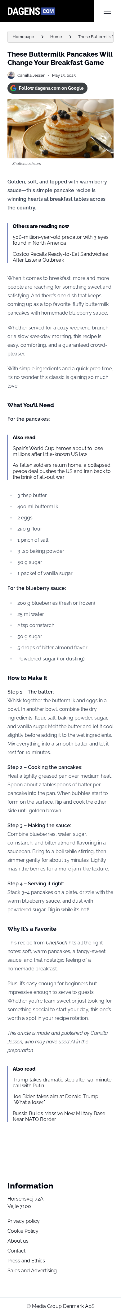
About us (18, 1241)
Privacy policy (23, 1221)
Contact (16, 1251)
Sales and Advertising (32, 1271)
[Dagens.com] (50, 11)
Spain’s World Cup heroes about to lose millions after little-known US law (58, 451)
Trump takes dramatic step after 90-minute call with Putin (62, 1083)
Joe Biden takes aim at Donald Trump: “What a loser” (56, 1099)
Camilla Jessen (31, 75)
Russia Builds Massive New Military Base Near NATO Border (59, 1116)
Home (56, 36)
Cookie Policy (22, 1231)
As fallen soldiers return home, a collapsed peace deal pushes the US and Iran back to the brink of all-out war (62, 471)
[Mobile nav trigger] (107, 11)
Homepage (23, 36)
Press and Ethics (26, 1261)
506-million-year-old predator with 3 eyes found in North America (61, 240)
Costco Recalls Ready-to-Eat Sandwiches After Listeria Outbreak (60, 257)
